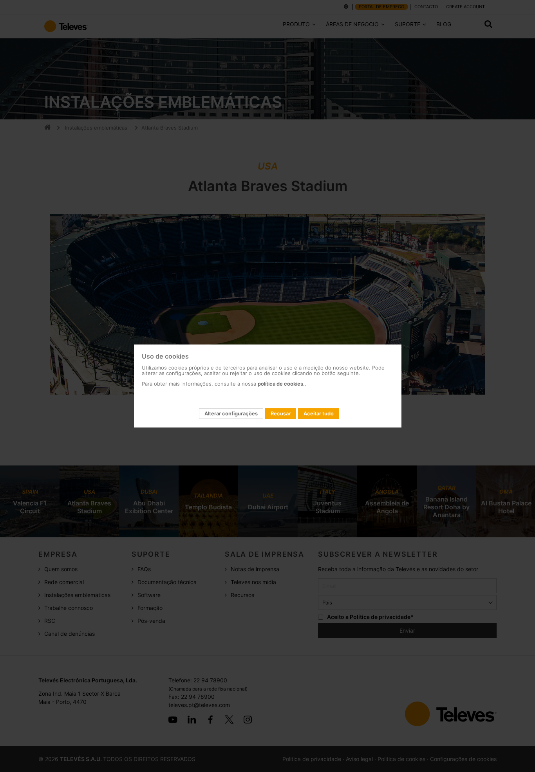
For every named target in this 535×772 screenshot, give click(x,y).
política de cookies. (281, 384)
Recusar (281, 413)
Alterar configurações (231, 413)
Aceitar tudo (319, 413)
